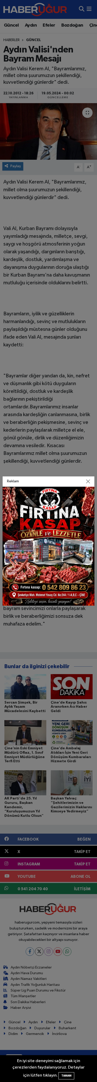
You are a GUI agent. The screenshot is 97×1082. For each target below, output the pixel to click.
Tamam (66, 1075)
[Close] (88, 481)
